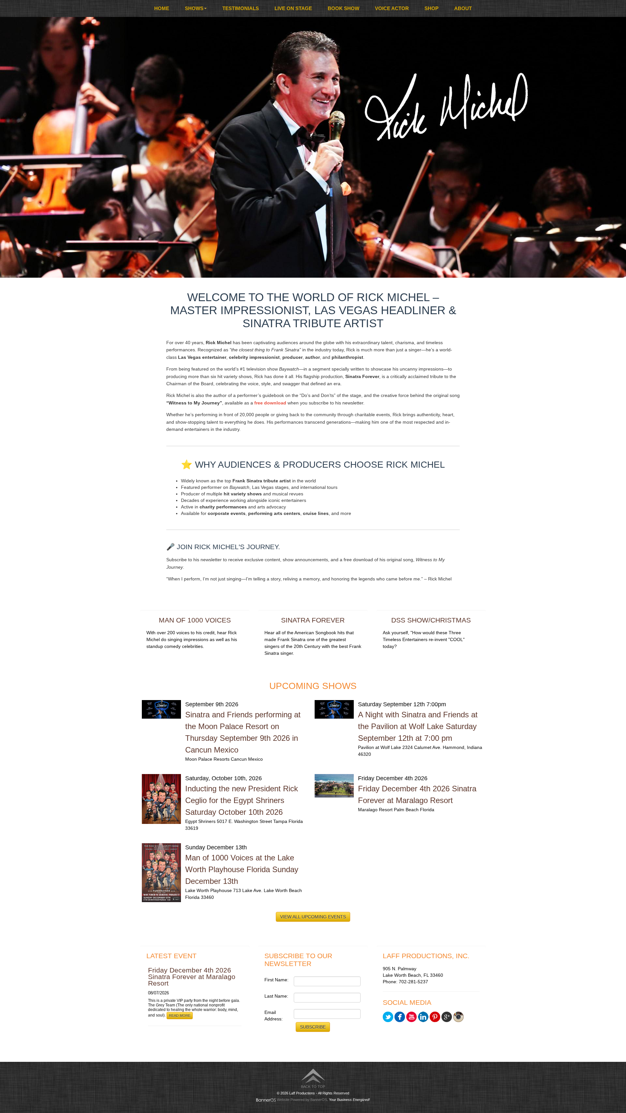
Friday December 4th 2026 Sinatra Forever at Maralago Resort (191, 976)
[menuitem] (161, 8)
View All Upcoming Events (313, 916)
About (463, 8)
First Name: (276, 979)
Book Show (343, 8)
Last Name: (276, 996)
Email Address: (273, 1015)
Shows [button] (194, 8)
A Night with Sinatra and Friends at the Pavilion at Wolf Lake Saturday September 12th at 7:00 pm (418, 726)
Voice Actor (392, 8)
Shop (432, 8)
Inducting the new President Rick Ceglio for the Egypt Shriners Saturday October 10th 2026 (241, 800)
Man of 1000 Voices (195, 620)
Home (161, 8)
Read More (179, 1016)
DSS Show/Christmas (431, 620)
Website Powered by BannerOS (302, 1100)
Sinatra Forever (313, 620)
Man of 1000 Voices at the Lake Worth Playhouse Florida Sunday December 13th (241, 869)
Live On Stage (293, 8)
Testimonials (240, 8)
